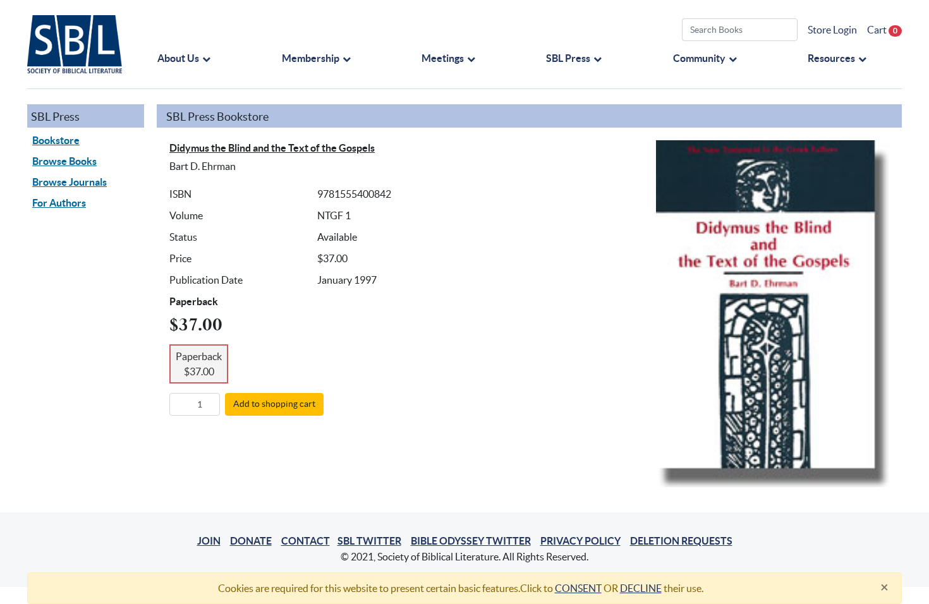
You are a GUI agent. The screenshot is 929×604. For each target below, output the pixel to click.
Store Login (832, 29)
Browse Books (64, 161)
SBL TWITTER (369, 541)
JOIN (209, 541)
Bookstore (56, 140)
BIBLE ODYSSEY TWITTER (471, 541)
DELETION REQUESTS (681, 541)
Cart (882, 29)
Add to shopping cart (274, 404)
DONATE (251, 541)
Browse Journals (69, 182)
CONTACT (305, 541)
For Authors (59, 202)
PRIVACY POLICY (580, 541)
